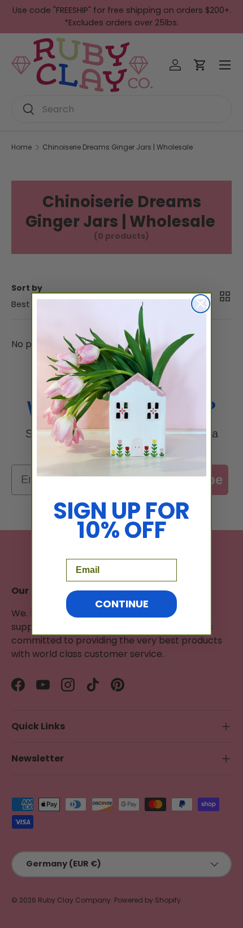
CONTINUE (122, 604)
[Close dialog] (201, 304)
